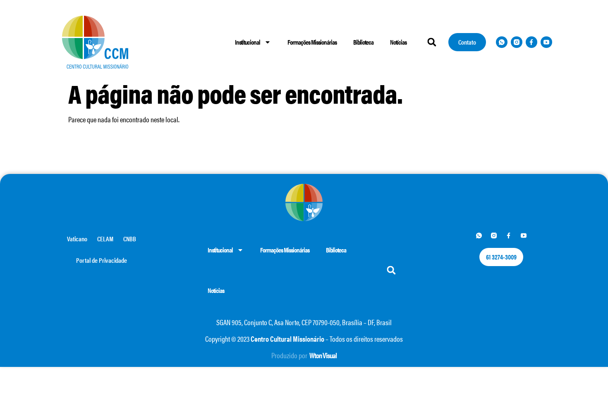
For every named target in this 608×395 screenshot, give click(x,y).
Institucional (247, 42)
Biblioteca (363, 42)
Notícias (398, 42)
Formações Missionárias (312, 42)
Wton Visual (323, 355)
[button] (431, 42)
